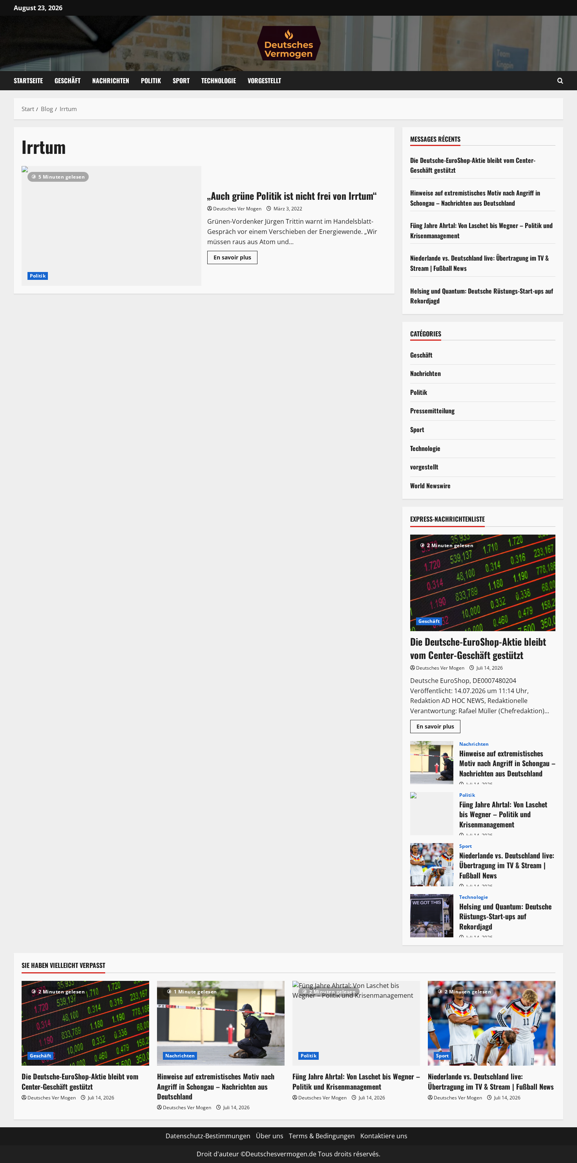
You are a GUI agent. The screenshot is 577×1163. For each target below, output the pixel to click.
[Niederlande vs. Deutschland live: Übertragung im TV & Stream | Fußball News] (491, 1023)
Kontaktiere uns (383, 1136)
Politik (151, 80)
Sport (181, 80)
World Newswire (430, 485)
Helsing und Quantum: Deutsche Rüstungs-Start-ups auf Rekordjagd (431, 915)
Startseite (28, 80)
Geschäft (67, 80)
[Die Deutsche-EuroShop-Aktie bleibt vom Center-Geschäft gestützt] (482, 583)
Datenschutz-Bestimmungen (208, 1136)
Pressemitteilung (432, 410)
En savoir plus (235, 258)
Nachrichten (110, 80)
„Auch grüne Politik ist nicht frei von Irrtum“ (111, 226)
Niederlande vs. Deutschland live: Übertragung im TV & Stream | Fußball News (431, 864)
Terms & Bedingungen (322, 1136)
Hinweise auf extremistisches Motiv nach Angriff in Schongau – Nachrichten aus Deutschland (475, 198)
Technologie (218, 80)
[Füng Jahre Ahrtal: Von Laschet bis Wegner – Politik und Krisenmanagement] (356, 1023)
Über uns (269, 1136)
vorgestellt (424, 466)
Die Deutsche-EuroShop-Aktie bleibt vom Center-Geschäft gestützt (478, 648)
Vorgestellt (264, 80)
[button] (560, 80)
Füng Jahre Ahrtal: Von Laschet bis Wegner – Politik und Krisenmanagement (431, 813)
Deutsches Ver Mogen (237, 208)
